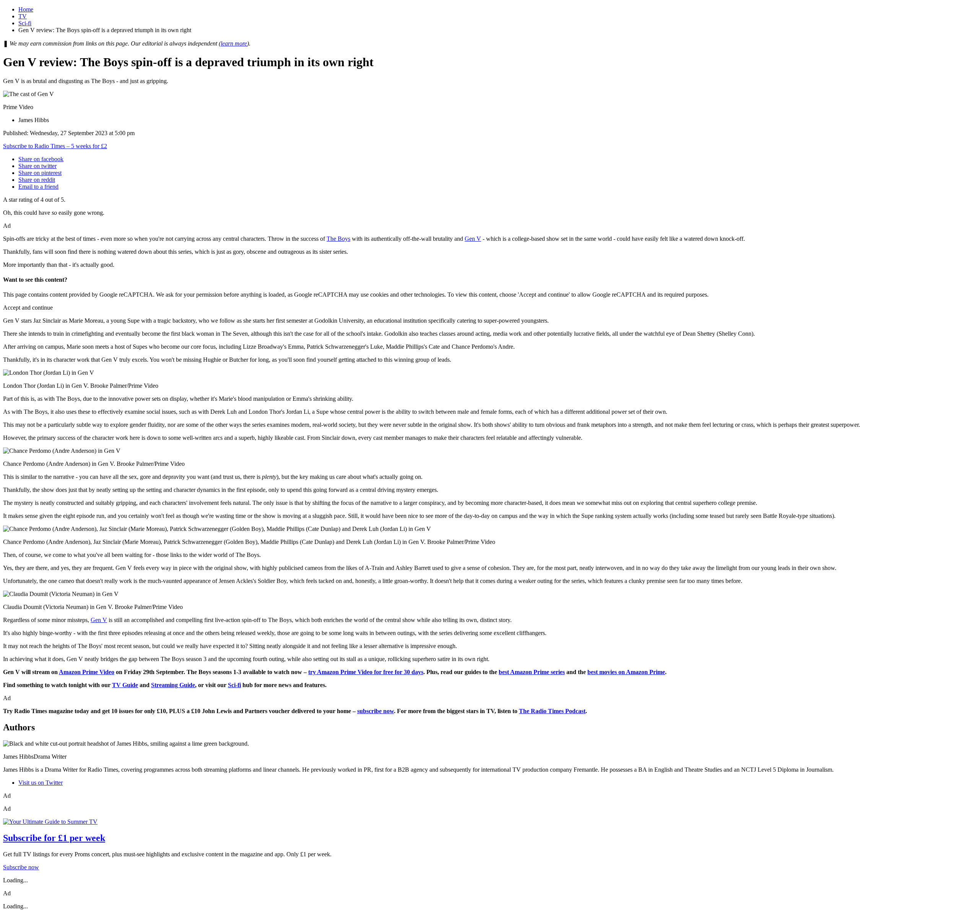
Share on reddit (36, 179)
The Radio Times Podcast (552, 711)
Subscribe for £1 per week (54, 838)
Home (25, 9)
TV (22, 16)
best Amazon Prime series (532, 672)
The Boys (338, 238)
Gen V (473, 238)
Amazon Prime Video (86, 672)
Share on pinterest (40, 173)
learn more (234, 43)
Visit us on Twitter (40, 782)
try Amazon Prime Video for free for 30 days (365, 672)
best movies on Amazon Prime (626, 672)
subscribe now (375, 711)
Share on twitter (37, 166)
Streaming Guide (173, 685)
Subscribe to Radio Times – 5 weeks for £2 (55, 146)
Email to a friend (38, 186)
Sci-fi (24, 23)
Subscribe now (21, 867)
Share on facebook (40, 159)
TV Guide (125, 685)
